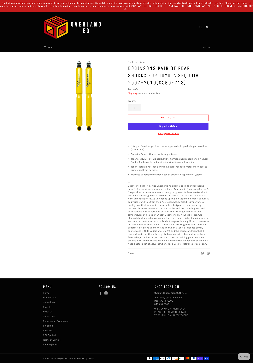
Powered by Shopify (85, 358)
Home (46, 292)
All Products (49, 297)
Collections (49, 302)
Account (206, 47)
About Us (48, 311)
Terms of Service (51, 339)
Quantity (132, 101)
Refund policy (50, 344)
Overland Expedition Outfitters (63, 358)
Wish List (48, 330)
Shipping (132, 93)
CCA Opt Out (49, 335)
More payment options (168, 133)
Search (47, 307)
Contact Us (49, 316)
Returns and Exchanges (55, 321)
